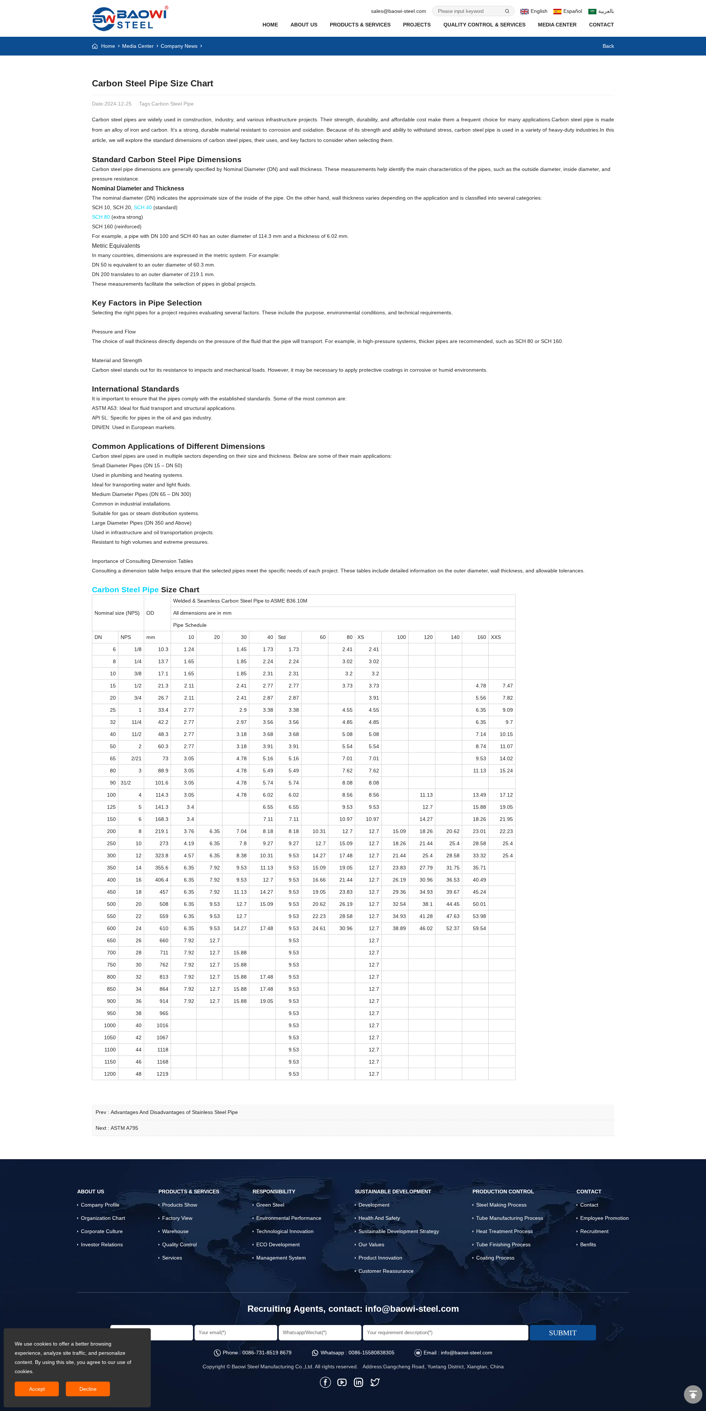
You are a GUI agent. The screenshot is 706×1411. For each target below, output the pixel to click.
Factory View (177, 1218)
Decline (88, 1389)
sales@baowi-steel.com (398, 11)
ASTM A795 (124, 1128)
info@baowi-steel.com (412, 1309)
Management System (281, 1258)
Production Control (503, 1191)
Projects (417, 25)
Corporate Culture (102, 1231)
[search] (506, 11)
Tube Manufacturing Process (509, 1218)
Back (608, 46)
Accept (37, 1389)
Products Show (179, 1205)
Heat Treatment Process (504, 1231)
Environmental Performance (288, 1218)
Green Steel (270, 1205)
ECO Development (278, 1244)
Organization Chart (103, 1218)
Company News (179, 46)
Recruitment (594, 1231)
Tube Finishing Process (503, 1244)
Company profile (100, 1205)
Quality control (179, 1244)
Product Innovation (380, 1258)
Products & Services (360, 25)
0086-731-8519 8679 (267, 1352)
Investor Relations (102, 1244)
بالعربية (606, 11)
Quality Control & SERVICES (484, 25)
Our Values (371, 1244)
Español (572, 11)
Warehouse (175, 1231)
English (539, 11)
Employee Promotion (604, 1218)
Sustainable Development (393, 1191)
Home (270, 25)
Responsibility (274, 1191)
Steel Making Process (501, 1205)
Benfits (588, 1244)
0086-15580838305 (372, 1352)
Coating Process (495, 1258)
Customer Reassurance (386, 1271)
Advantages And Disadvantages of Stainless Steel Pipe (174, 1112)
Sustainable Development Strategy (399, 1231)
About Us (303, 25)
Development (374, 1205)
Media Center (557, 25)
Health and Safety (379, 1218)
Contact (601, 25)
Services (172, 1258)
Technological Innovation (285, 1231)
